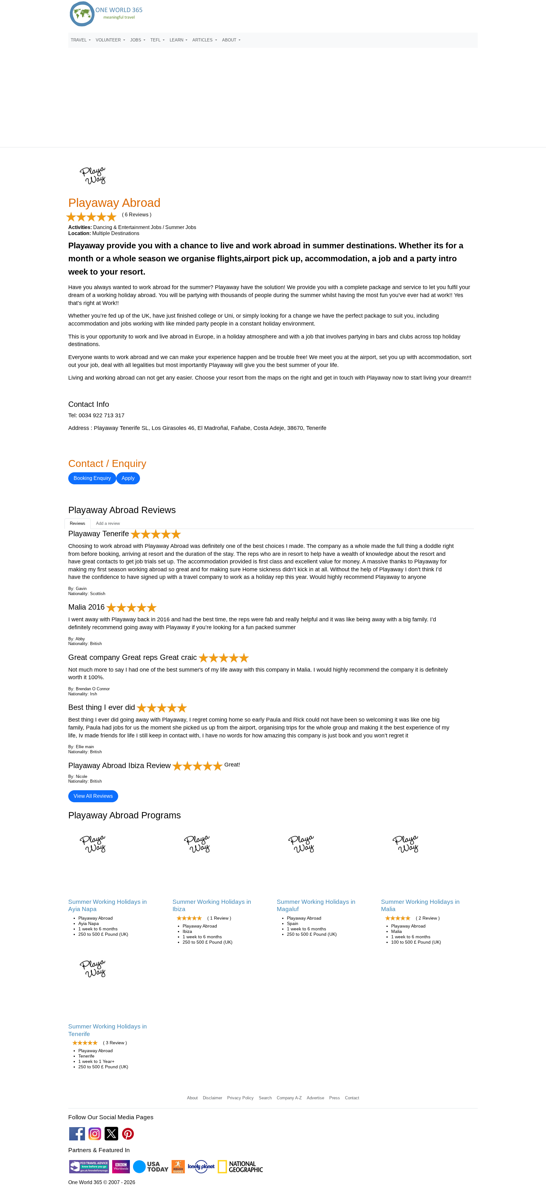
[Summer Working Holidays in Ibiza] (198, 846)
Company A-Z (289, 1098)
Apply (128, 478)
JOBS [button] (136, 40)
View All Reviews (93, 796)
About (192, 1098)
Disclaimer (212, 1098)
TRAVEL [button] (79, 40)
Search (265, 1098)
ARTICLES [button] (203, 40)
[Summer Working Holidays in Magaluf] (302, 846)
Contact (352, 1098)
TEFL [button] (156, 40)
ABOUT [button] (230, 40)
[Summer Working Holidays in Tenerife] (93, 971)
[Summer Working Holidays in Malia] (406, 846)
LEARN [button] (177, 40)
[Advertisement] (273, 94)
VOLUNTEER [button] (109, 40)
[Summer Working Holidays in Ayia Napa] (93, 846)
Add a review (108, 523)
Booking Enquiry (92, 478)
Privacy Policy (240, 1098)
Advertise (315, 1098)
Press (334, 1098)
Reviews (77, 523)
